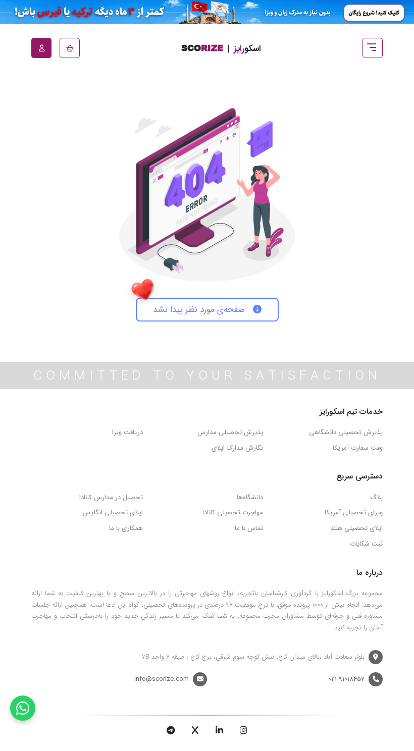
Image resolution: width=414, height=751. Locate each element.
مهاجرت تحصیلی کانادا (232, 512)
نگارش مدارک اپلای (237, 448)
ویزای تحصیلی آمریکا (354, 512)
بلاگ (376, 497)
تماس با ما (249, 528)
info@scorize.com (161, 679)
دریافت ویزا (127, 432)
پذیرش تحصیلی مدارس (230, 432)
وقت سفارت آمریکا (358, 448)
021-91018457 (346, 679)
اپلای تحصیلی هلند (356, 528)
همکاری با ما (126, 528)
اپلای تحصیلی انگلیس (113, 512)
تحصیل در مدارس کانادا (111, 497)
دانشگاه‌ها (250, 497)
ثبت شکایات (366, 544)
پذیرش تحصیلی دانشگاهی (346, 432)
